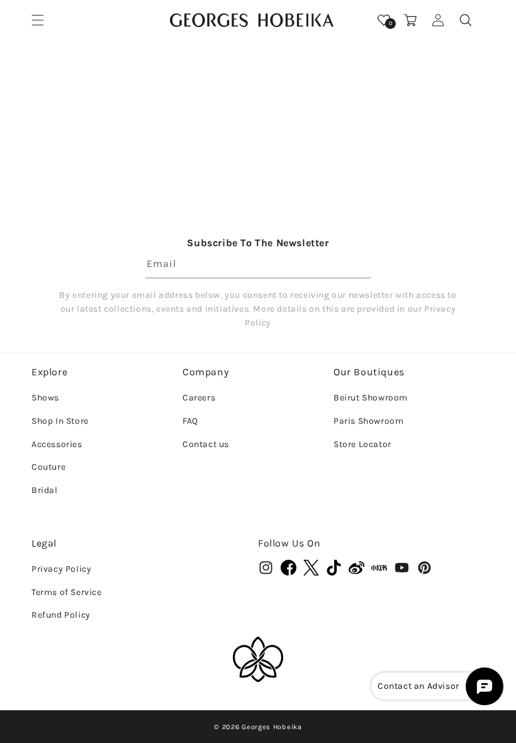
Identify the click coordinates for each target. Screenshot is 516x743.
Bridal (44, 490)
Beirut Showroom (371, 397)
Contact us (205, 444)
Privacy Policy (61, 569)
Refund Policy (61, 615)
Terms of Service (66, 592)
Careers (198, 397)
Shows (45, 397)
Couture (48, 467)
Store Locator (362, 444)
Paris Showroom (368, 421)
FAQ (190, 421)
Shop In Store (60, 421)
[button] (38, 20)
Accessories (56, 444)
